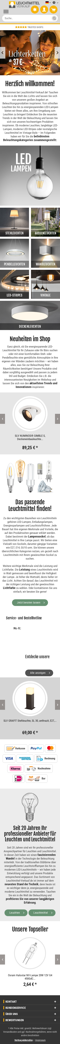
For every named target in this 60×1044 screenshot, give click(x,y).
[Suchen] (53, 18)
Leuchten (15, 912)
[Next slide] (57, 53)
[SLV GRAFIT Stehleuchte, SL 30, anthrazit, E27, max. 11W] (30, 698)
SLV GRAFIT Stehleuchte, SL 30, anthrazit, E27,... (30, 720)
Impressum (40, 1040)
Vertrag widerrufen (23, 1040)
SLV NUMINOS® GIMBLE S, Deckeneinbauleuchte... (30, 437)
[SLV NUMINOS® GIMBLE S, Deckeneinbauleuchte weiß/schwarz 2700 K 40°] (30, 413)
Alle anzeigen (38, 672)
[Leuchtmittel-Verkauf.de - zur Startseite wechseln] (23, 4)
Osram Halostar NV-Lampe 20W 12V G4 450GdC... (30, 977)
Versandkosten (10, 1031)
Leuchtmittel (41, 912)
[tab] (26, 72)
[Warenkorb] (54, 10)
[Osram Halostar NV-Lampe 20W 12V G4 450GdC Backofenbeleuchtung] (30, 953)
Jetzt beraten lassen (29, 602)
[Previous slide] (2, 53)
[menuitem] (43, 3)
